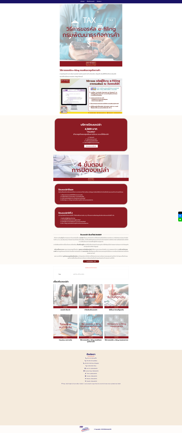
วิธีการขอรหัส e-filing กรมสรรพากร (116, 340)
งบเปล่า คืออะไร (65, 310)
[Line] (180, 219)
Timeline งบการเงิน (65, 340)
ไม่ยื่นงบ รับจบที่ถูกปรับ (116, 310)
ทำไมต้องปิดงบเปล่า (91, 310)
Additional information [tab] (91, 267)
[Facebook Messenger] (180, 216)
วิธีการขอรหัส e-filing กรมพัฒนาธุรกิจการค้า (91, 340)
